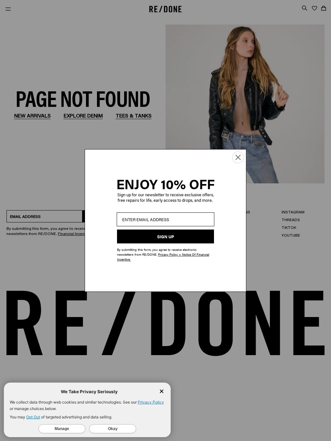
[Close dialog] (238, 157)
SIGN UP (165, 236)
